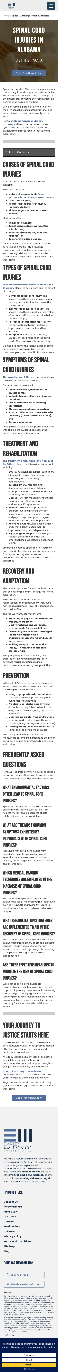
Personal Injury (13, 1206)
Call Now (9, 1231)
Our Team (10, 1216)
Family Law (11, 1211)
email (23, 1174)
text (16, 1174)
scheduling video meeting (31, 1178)
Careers (9, 1221)
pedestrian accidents (39, 197)
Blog (6, 1251)
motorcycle (15, 197)
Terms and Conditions (17, 1241)
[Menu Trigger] (51, 6)
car (41, 194)
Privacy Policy (13, 1236)
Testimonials (12, 1226)
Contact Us (11, 1201)
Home (6, 15)
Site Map (9, 1246)
